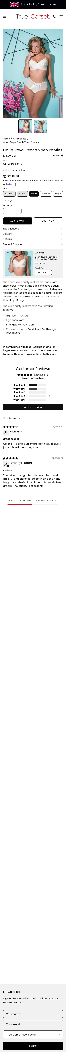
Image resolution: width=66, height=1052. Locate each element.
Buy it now (48, 221)
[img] (58, 155)
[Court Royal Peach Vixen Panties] (25, 126)
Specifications (11, 228)
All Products (19, 138)
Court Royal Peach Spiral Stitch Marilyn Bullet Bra (46, 258)
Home (6, 138)
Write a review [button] (33, 407)
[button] (54, 16)
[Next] (62, 4)
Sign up (33, 1046)
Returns (7, 239)
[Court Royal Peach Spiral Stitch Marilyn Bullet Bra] (19, 263)
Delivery (7, 233)
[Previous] (3, 4)
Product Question (13, 244)
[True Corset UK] (33, 16)
